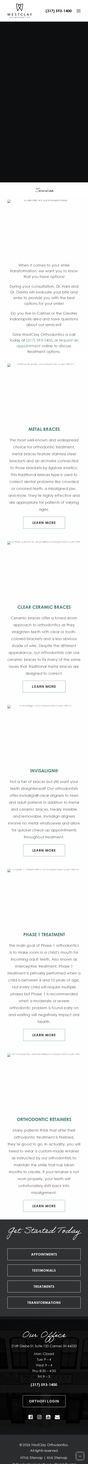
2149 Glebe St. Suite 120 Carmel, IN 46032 (44, 1346)
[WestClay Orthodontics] (19, 11)
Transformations (44, 1303)
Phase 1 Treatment (44, 934)
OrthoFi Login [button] (44, 1401)
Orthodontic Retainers (44, 1119)
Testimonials (44, 1270)
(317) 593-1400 (59, 11)
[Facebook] (30, 1418)
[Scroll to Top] (80, 1456)
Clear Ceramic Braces (44, 607)
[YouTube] (48, 1418)
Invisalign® (44, 770)
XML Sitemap (57, 1458)
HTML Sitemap (31, 1458)
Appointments (44, 1254)
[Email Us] (57, 1418)
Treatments (44, 1286)
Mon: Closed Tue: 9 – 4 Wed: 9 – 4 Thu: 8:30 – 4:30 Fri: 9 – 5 (44, 1365)
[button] (78, 11)
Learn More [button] (44, 522)
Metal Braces (44, 429)
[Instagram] (39, 1418)
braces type (48, 474)
